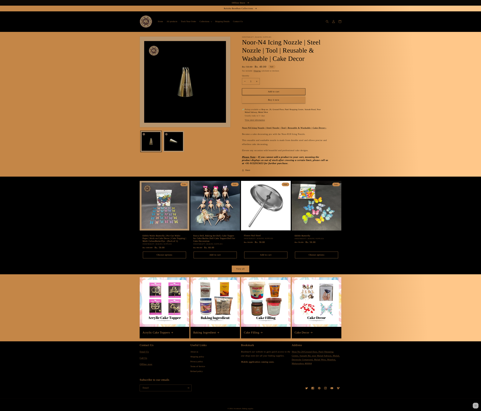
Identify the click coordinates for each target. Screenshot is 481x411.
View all (240, 269)
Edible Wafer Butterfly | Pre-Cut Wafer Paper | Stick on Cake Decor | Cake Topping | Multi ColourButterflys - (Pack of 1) (164, 238)
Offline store (146, 364)
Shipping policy (197, 357)
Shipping (257, 71)
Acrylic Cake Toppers (156, 332)
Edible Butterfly (302, 236)
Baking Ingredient (204, 332)
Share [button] (247, 170)
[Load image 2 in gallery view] (173, 141)
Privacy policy (196, 361)
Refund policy (196, 371)
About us (194, 352)
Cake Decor (302, 332)
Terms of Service (197, 366)
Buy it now (273, 100)
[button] (205, 22)
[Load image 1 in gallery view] (151, 141)
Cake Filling (251, 332)
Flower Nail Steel (252, 235)
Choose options (164, 255)
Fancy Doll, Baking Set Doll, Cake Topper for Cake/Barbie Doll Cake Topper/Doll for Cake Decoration (214, 238)
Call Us (143, 358)
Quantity (245, 76)
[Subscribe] (188, 388)
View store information (255, 120)
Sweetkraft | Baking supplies (243, 408)
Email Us (144, 351)
